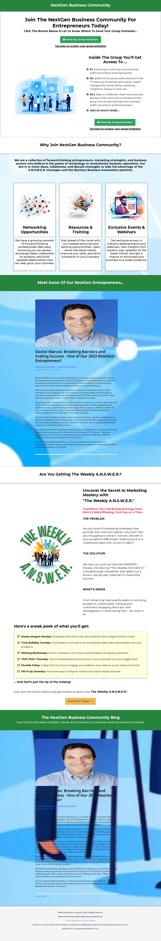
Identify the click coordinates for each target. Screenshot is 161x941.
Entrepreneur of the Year (45, 367)
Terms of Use (82, 920)
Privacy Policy (71, 920)
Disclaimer (92, 920)
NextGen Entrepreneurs (67, 367)
